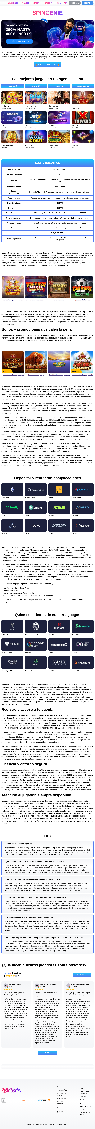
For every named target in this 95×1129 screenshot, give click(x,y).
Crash (58, 86)
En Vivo (34, 86)
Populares (11, 86)
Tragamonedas (81, 86)
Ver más (47, 1052)
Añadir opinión (82, 974)
